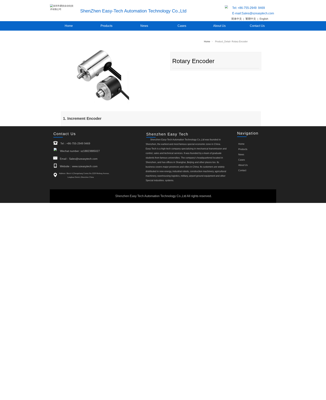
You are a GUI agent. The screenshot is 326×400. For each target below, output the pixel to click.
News (144, 25)
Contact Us (257, 25)
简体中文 (236, 18)
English (264, 18)
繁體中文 (250, 18)
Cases (182, 25)
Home (69, 25)
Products (106, 25)
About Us (219, 25)
